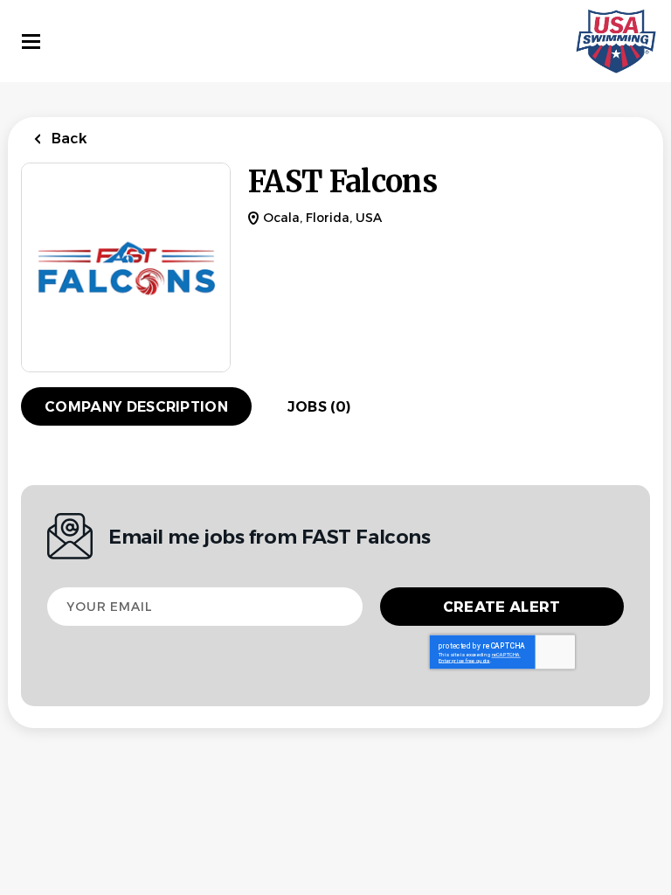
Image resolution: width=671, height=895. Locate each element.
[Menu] (31, 41)
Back (67, 138)
